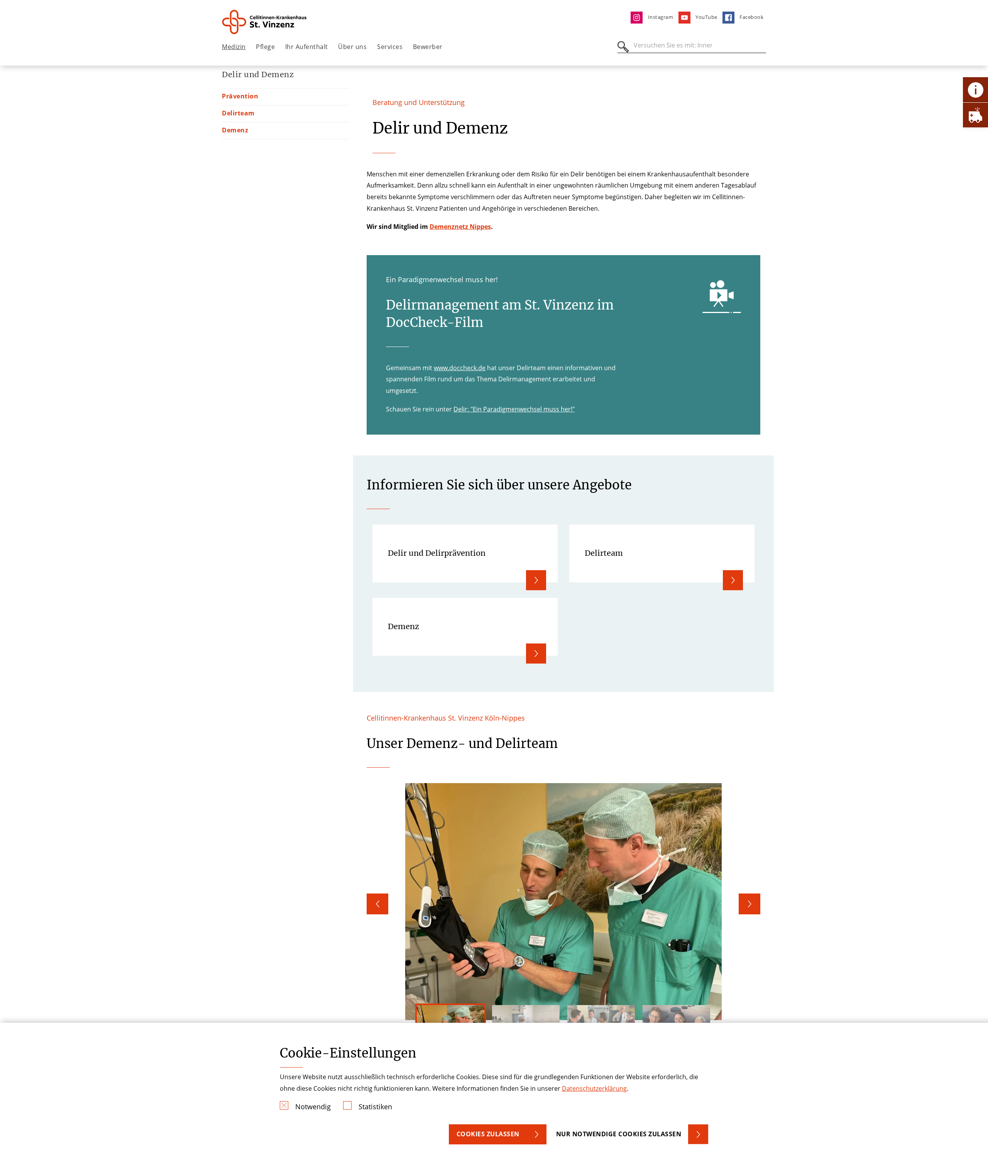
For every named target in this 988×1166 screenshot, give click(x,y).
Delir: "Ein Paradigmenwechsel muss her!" (514, 409)
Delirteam (238, 113)
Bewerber (428, 46)
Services (390, 46)
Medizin (234, 46)
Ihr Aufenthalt (306, 46)
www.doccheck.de (460, 368)
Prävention (240, 96)
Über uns (352, 46)
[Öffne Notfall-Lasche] (975, 114)
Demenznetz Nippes (460, 226)
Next (749, 904)
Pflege (265, 46)
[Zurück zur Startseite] (265, 22)
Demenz (235, 130)
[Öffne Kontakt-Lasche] (975, 89)
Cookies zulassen (488, 1134)
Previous (377, 904)
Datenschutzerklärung (594, 1088)
